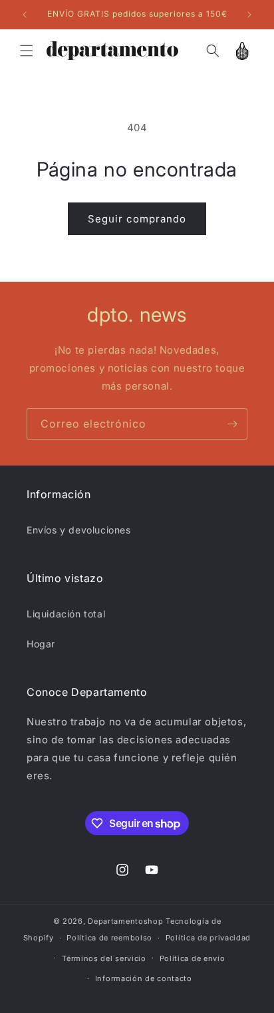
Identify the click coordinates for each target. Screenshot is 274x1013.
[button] (26, 50)
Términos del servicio (104, 958)
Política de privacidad (208, 937)
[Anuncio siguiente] (249, 14)
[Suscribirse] (232, 424)
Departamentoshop (125, 921)
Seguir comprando (137, 218)
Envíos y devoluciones (79, 529)
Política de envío (192, 958)
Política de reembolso (109, 937)
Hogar (41, 643)
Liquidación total (66, 613)
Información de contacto (143, 978)
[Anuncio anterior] (24, 14)
